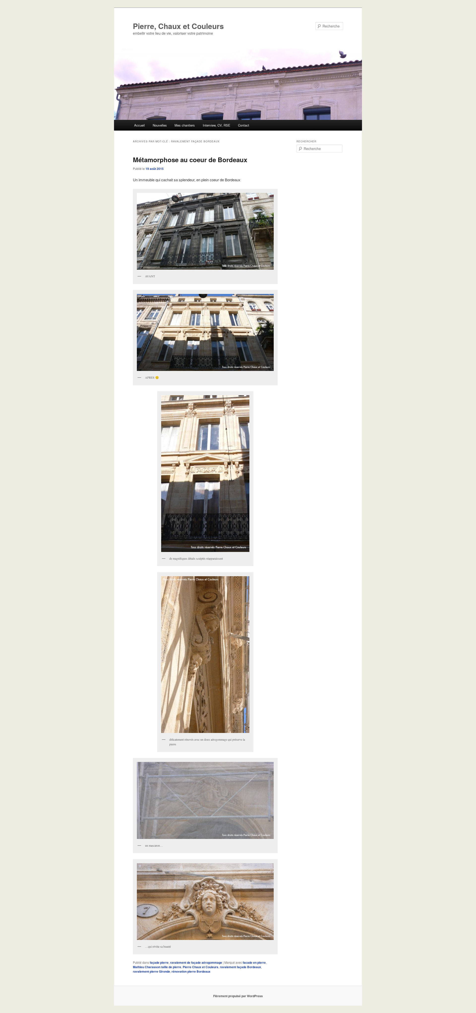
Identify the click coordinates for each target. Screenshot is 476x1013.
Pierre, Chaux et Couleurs (178, 26)
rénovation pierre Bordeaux (191, 971)
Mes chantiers (185, 125)
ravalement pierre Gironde (151, 971)
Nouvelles (160, 125)
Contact (243, 125)
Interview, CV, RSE (216, 125)
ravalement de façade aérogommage (196, 962)
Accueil (139, 125)
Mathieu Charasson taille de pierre (157, 967)
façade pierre (159, 962)
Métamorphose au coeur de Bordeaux (190, 159)
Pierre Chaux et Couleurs (200, 967)
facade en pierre (254, 962)
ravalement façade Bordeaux (240, 967)
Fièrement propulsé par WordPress (238, 996)
